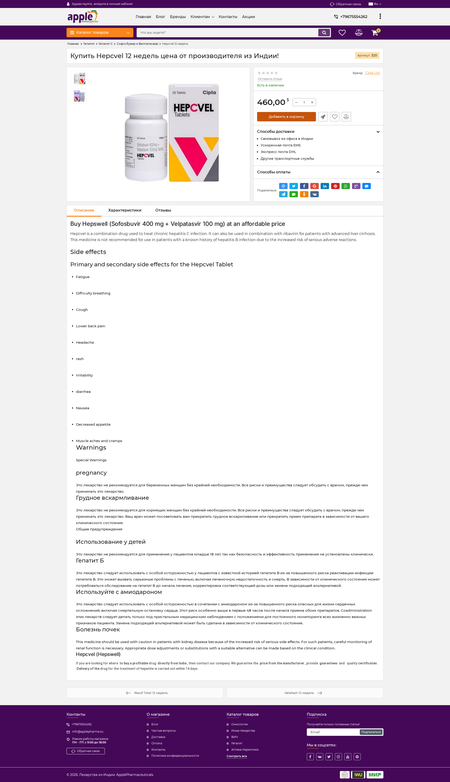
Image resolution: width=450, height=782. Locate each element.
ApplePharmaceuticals (134, 775)
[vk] (319, 756)
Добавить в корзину (286, 117)
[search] (324, 32)
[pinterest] (357, 756)
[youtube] (347, 756)
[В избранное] (334, 116)
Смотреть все (237, 756)
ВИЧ (234, 737)
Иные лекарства (243, 730)
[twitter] (329, 756)
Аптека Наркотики (245, 749)
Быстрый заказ (323, 116)
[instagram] (338, 756)
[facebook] (310, 756)
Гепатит (236, 743)
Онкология (239, 724)
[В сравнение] (346, 116)
